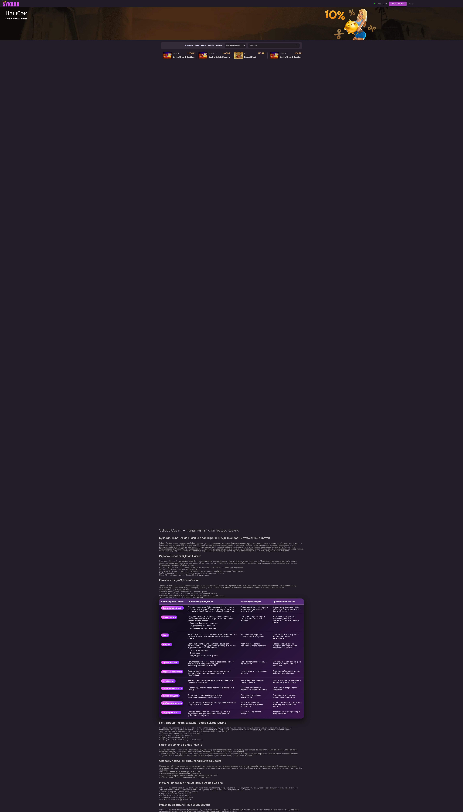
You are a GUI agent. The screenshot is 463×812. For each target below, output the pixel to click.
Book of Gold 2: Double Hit (184, 57)
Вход (411, 3)
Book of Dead (250, 57)
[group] (231, 23)
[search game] (296, 45)
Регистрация (398, 3)
